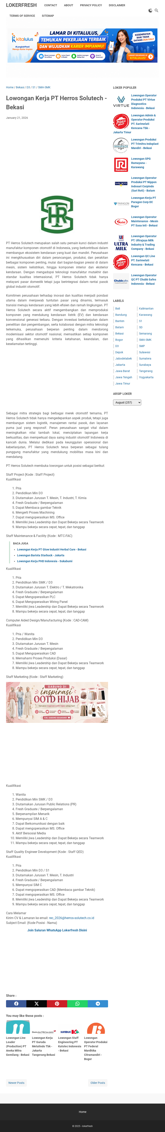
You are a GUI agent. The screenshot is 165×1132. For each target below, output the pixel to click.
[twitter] (36, 1003)
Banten (119, 321)
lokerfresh (21, 5)
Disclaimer (117, 5)
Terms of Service (22, 15)
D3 (117, 346)
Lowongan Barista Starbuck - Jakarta (40, 555)
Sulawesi (144, 352)
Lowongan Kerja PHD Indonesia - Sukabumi (44, 561)
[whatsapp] (77, 1003)
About (68, 5)
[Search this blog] (156, 10)
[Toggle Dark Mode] (150, 10)
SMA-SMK (145, 339)
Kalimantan (146, 308)
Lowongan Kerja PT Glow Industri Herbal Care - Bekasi (51, 549)
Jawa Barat (122, 371)
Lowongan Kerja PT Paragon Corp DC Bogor (143, 202)
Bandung (121, 314)
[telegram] (98, 1003)
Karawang (145, 314)
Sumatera (145, 358)
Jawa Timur (122, 383)
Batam (119, 327)
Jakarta (120, 364)
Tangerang (146, 371)
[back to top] (157, 1123)
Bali (117, 308)
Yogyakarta (146, 377)
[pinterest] (57, 1003)
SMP (142, 346)
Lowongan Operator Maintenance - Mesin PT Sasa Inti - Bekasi (144, 221)
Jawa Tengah (123, 377)
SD (140, 327)
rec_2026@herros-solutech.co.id (71, 918)
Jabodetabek (123, 358)
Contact (50, 5)
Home (82, 1111)
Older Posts (98, 1082)
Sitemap (48, 15)
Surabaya (145, 364)
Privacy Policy (91, 5)
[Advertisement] (57, 153)
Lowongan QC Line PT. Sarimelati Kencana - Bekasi (143, 260)
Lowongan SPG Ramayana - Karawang (141, 163)
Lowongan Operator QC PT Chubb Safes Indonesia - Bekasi (144, 279)
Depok (119, 352)
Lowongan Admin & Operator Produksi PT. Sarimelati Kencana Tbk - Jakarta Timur (134, 124)
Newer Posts (16, 1082)
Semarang (145, 333)
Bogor (119, 339)
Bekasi (119, 333)
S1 (140, 321)
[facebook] (16, 1003)
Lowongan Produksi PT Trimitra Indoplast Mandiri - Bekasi (145, 144)
